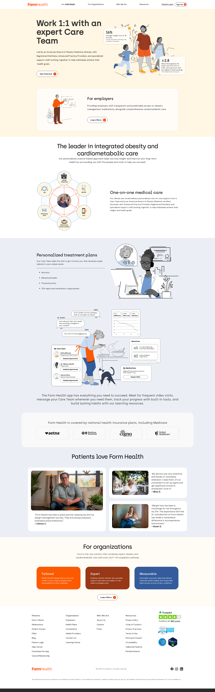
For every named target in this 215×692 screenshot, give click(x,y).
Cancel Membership (41, 656)
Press (99, 629)
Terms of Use (131, 633)
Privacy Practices (133, 629)
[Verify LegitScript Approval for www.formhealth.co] (172, 642)
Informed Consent (134, 638)
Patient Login (167, 4)
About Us (101, 620)
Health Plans (71, 624)
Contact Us (71, 638)
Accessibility (131, 642)
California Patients (134, 647)
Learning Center (73, 642)
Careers (100, 624)
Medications (37, 624)
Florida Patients (133, 651)
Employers (70, 620)
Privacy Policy (132, 620)
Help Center (37, 647)
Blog (34, 638)
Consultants (71, 629)
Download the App (40, 651)
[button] (68, 4)
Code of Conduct (134, 624)
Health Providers (73, 633)
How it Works (38, 620)
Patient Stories (38, 629)
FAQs (34, 633)
